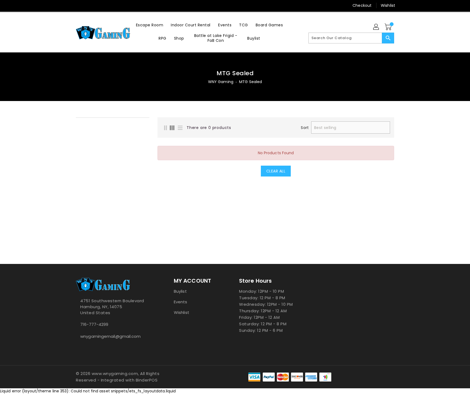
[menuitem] (150, 24)
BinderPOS (147, 380)
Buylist (180, 291)
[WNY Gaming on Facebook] (68, 5)
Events (180, 302)
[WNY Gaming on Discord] (89, 5)
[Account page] (376, 27)
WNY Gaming (220, 81)
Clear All (276, 171)
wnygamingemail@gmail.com (110, 336)
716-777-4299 (94, 324)
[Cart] (388, 27)
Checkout (362, 5)
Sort (304, 128)
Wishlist (388, 5)
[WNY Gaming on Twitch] (99, 5)
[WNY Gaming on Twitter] (79, 5)
